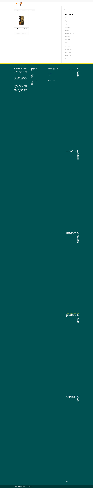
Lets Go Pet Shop (34, 79)
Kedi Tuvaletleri (67, 39)
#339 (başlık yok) (34, 68)
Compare (32, 73)
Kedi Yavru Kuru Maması (68, 40)
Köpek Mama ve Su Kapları (69, 49)
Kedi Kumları (67, 26)
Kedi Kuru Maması (68, 27)
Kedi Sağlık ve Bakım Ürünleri (69, 33)
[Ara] (78, 4)
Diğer (65, 18)
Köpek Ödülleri (67, 51)
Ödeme (19, 0)
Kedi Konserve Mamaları (68, 24)
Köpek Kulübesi (67, 46)
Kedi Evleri (66, 21)
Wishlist (32, 84)
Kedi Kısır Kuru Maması (68, 23)
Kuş (65, 58)
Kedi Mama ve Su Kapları (69, 29)
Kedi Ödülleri (67, 30)
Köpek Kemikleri (67, 43)
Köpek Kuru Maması (68, 48)
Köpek (66, 42)
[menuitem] (46, 4)
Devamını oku (18, 33)
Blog (32, 71)
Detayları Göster (24, 33)
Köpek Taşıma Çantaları (68, 55)
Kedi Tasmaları (67, 36)
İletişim (32, 75)
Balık (65, 17)
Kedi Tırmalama (67, 37)
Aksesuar (66, 16)
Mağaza (24, 0)
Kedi (65, 20)
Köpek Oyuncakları (68, 52)
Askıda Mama (33, 70)
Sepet (21, 0)
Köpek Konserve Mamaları (69, 45)
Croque (65, 11)
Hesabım (15, 0)
